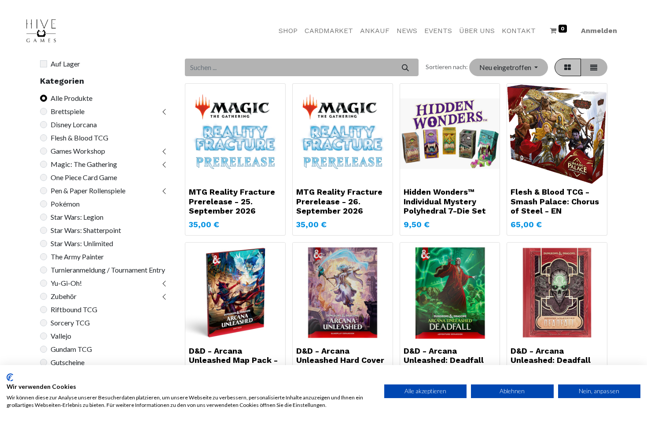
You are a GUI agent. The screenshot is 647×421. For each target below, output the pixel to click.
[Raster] (568, 67)
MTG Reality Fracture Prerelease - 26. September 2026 (339, 201)
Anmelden (599, 30)
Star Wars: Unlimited (82, 243)
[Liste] (594, 67)
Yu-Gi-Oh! (66, 283)
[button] (508, 67)
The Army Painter (77, 256)
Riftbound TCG (74, 309)
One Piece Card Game (84, 177)
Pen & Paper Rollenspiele (88, 190)
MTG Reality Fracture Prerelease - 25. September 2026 (232, 201)
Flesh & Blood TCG (79, 137)
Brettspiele (68, 111)
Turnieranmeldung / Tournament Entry (108, 270)
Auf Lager (65, 63)
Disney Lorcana (74, 124)
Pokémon (65, 203)
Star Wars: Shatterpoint (86, 230)
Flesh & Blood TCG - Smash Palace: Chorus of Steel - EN (555, 201)
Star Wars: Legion (77, 217)
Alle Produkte (71, 98)
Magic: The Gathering (84, 164)
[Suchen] (405, 67)
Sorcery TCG (70, 322)
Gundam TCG (71, 349)
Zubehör (64, 296)
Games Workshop (78, 151)
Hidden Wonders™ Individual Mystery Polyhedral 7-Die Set (445, 201)
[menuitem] (288, 31)
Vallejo (61, 336)
